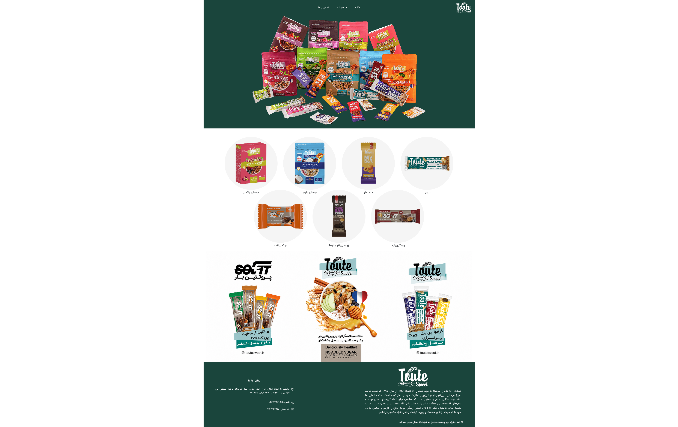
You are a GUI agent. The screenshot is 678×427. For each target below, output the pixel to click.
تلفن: (279, 402)
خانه (357, 7)
